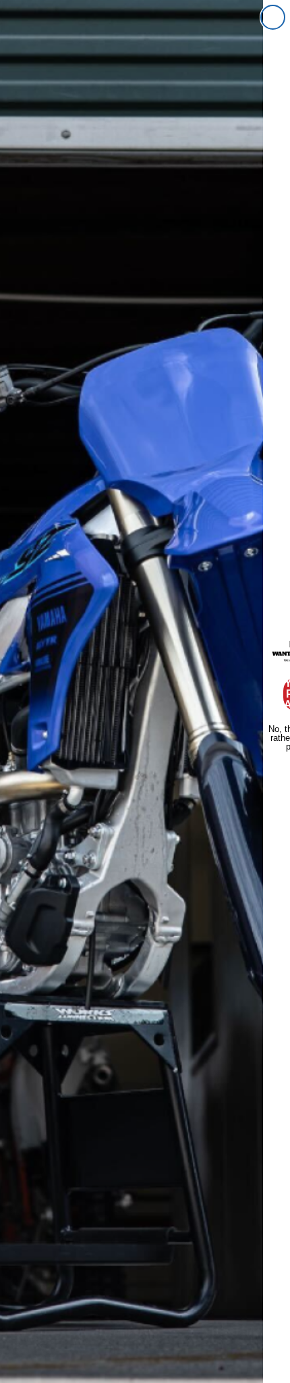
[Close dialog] (273, 17)
